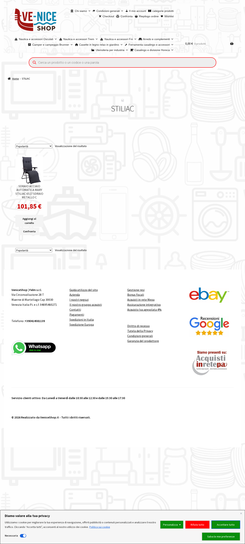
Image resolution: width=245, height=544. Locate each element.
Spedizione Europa (81, 324)
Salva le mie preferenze (221, 536)
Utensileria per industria (110, 50)
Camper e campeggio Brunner (50, 44)
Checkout (108, 16)
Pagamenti (76, 314)
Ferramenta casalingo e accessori (149, 44)
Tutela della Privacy (140, 331)
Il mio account (137, 10)
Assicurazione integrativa (144, 305)
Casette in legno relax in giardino (99, 44)
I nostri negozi (79, 300)
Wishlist (169, 16)
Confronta (127, 16)
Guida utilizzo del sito (83, 290)
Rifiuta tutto (197, 524)
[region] (122, 527)
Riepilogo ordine (149, 16)
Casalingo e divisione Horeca (152, 50)
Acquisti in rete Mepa (140, 300)
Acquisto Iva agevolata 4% (144, 309)
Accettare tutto (226, 524)
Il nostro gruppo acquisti (85, 305)
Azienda (74, 295)
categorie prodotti (163, 10)
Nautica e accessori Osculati (36, 39)
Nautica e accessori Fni (119, 39)
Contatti (75, 309)
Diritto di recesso (138, 326)
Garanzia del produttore (143, 341)
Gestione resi (136, 290)
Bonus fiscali (135, 295)
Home (15, 78)
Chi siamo (81, 10)
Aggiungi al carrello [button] (29, 221)
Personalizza (170, 524)
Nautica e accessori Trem (78, 39)
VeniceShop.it (49, 417)
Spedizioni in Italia (81, 319)
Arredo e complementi (156, 39)
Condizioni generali (108, 10)
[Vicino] (241, 513)
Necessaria (11, 535)
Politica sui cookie (99, 527)
